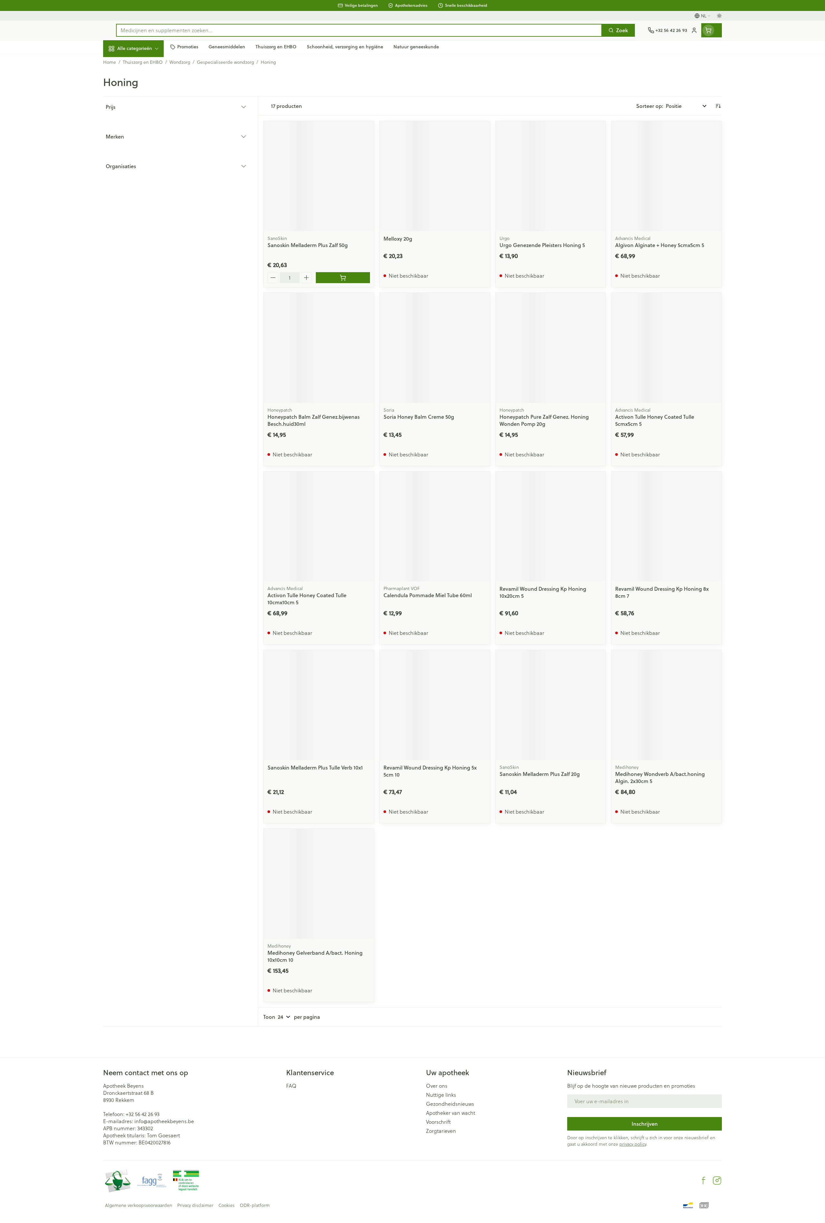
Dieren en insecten (144, 203)
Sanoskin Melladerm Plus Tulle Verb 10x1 (315, 767)
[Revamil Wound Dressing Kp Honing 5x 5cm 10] (435, 705)
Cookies (226, 1205)
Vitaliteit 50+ (144, 150)
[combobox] (359, 30)
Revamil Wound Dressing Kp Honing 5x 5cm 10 (430, 771)
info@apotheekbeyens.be (164, 1121)
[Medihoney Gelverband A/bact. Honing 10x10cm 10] (319, 884)
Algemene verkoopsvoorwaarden (138, 1205)
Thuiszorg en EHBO (144, 185)
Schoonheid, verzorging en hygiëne (144, 83)
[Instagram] (717, 1180)
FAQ (291, 1085)
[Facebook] (703, 1180)
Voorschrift (438, 1121)
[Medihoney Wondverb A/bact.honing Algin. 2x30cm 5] (666, 705)
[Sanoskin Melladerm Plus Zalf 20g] (551, 705)
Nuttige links (441, 1094)
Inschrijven (645, 1123)
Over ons (436, 1085)
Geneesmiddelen (144, 221)
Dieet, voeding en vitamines (144, 106)
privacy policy (632, 1144)
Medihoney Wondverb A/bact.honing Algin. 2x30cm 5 (660, 777)
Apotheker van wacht (450, 1112)
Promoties (120, 63)
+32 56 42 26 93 (143, 1114)
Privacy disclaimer (195, 1205)
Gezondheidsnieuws (450, 1103)
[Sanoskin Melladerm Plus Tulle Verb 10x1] (319, 705)
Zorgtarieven (441, 1130)
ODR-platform (255, 1205)
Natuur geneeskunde (144, 168)
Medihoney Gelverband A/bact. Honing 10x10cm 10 (315, 956)
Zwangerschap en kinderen (144, 130)
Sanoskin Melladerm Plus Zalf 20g (540, 774)
